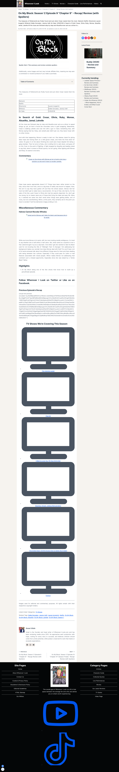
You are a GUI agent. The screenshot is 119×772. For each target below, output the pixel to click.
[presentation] (93, 53)
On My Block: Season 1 (56, 617)
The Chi (48, 416)
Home (20, 9)
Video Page (99, 696)
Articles (98, 669)
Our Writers (20, 696)
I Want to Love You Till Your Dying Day (48, 461)
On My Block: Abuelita (26, 617)
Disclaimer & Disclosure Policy (20, 685)
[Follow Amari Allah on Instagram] (30, 644)
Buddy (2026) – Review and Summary (93, 65)
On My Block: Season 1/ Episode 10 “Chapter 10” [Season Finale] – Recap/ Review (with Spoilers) (62, 655)
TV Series (99, 692)
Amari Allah (23, 28)
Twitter (54, 280)
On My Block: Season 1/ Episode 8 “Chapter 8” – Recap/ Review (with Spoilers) (30, 655)
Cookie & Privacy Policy (20, 681)
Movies (98, 685)
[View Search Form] (101, 3)
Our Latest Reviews (98, 688)
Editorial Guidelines (20, 688)
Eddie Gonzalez (33, 615)
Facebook (24, 283)
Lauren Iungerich (53, 615)
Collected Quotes (98, 677)
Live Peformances (99, 681)
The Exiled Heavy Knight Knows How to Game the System (48, 551)
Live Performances (86, 3)
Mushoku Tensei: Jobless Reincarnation (48, 506)
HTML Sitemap (20, 692)
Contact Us (20, 677)
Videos (96, 3)
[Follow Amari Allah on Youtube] (33, 644)
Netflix (62, 615)
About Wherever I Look (20, 673)
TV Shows (55, 3)
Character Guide (73, 3)
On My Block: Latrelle (41, 617)
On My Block (69, 615)
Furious (48, 595)
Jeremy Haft (43, 615)
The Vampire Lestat (48, 371)
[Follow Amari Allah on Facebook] (27, 644)
